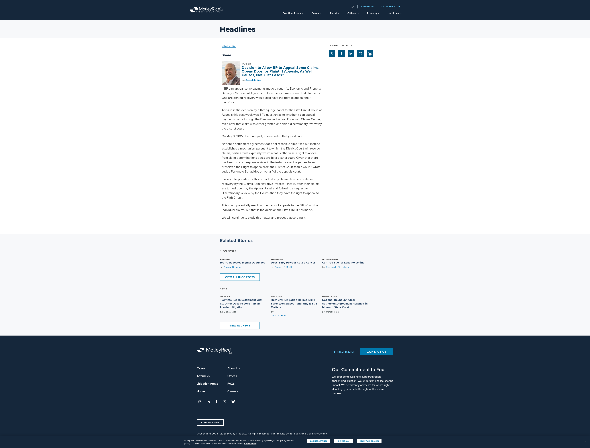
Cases (315, 13)
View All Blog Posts (240, 277)
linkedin (351, 53)
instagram (360, 53)
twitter (332, 53)
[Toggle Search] (352, 7)
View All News (239, 325)
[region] (295, 442)
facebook (341, 53)
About (333, 13)
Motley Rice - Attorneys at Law (206, 10)
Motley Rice (215, 352)
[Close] (585, 441)
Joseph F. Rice (253, 80)
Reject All (343, 441)
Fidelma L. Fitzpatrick (337, 267)
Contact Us (367, 6)
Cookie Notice (250, 443)
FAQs (230, 383)
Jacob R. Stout (278, 315)
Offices (351, 13)
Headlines (393, 13)
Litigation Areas (207, 383)
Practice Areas (292, 13)
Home (201, 391)
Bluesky (370, 53)
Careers (232, 391)
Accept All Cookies (369, 441)
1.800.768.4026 (390, 6)
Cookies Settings (210, 422)
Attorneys (373, 13)
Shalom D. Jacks (232, 267)
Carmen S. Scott (283, 267)
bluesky (233, 401)
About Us (233, 368)
